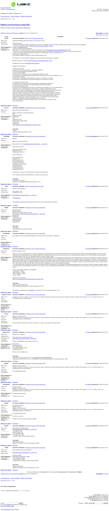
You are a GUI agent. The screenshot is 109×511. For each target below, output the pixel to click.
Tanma (13, 27)
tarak (30, 202)
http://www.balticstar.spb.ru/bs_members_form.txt (41, 46)
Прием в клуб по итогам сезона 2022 (15, 25)
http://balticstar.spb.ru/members (32, 63)
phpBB (8, 504)
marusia (17, 27)
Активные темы (17, 13)
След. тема (105, 34)
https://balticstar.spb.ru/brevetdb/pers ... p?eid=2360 (33, 214)
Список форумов (5, 16)
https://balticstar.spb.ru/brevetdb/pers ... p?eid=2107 (25, 195)
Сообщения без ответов (7, 13)
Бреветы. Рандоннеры (26, 16)
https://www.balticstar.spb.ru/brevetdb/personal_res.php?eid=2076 (28, 279)
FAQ (100, 9)
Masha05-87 (32, 290)
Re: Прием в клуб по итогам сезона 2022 (35, 107)
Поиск (106, 9)
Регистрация (11, 9)
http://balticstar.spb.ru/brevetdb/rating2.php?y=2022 (40, 60)
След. (106, 33)
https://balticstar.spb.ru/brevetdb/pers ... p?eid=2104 (25, 452)
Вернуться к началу (6, 105)
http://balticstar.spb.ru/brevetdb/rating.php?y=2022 (58, 50)
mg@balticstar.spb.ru (23, 47)
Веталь (21, 27)
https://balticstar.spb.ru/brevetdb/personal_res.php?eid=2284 (26, 124)
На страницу (99, 33)
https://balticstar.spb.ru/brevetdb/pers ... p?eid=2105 (25, 429)
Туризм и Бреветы (15, 16)
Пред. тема (99, 34)
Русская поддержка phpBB (7, 506)
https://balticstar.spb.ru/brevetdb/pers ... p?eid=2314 (35, 144)
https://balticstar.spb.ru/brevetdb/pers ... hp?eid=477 (25, 338)
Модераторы (27, 27)
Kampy (9, 27)
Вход (3, 9)
